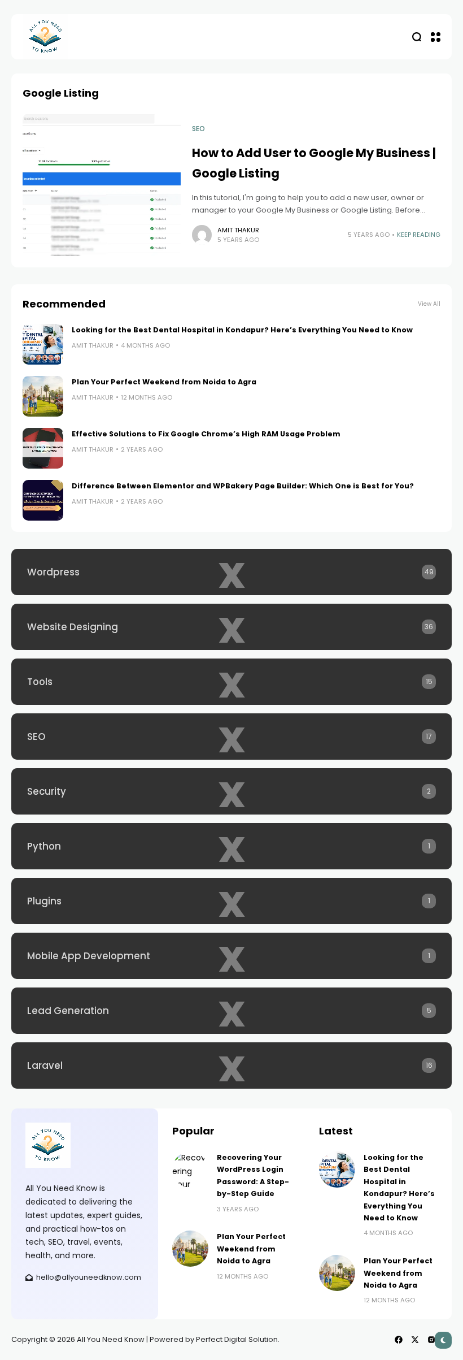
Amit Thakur (238, 230)
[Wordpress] (231, 572)
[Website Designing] (231, 627)
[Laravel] (231, 1065)
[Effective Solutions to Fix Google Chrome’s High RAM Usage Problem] (43, 448)
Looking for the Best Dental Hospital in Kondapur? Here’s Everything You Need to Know (242, 330)
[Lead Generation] (231, 1010)
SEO (198, 128)
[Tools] (231, 682)
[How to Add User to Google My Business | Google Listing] (102, 185)
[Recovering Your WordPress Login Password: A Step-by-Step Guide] (190, 1169)
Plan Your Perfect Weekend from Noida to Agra (164, 382)
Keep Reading (418, 234)
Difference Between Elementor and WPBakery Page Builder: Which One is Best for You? (243, 486)
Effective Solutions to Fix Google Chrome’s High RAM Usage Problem (206, 434)
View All (429, 304)
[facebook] (399, 1340)
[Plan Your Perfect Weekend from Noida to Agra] (43, 396)
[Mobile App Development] (231, 956)
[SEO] (231, 736)
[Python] (231, 846)
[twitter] (415, 1340)
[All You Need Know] (45, 36)
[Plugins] (231, 901)
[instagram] (431, 1340)
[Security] (231, 791)
